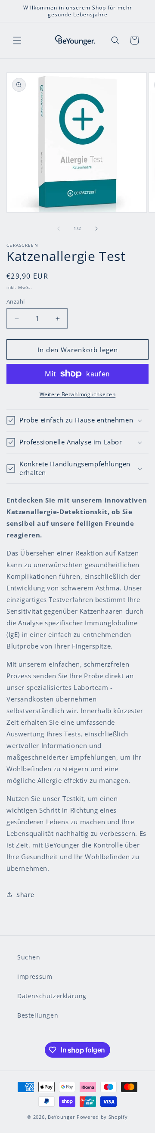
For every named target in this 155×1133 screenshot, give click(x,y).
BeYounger (61, 1117)
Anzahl (15, 301)
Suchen (28, 957)
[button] (17, 40)
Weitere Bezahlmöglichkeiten (78, 394)
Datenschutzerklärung (52, 996)
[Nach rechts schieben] (96, 228)
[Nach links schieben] (58, 228)
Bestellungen (37, 1015)
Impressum (34, 976)
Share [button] (25, 895)
